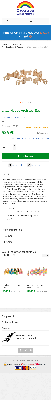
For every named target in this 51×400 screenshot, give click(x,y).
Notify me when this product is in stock (30, 139)
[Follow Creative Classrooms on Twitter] (25, 350)
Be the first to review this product (15, 117)
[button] (20, 102)
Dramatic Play (16, 44)
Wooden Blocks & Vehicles (13, 47)
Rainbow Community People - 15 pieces (35, 286)
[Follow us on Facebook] (20, 350)
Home (4, 44)
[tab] (25, 174)
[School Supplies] (25, 8)
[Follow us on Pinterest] (30, 350)
